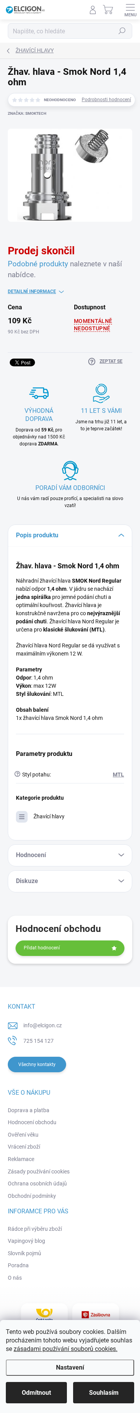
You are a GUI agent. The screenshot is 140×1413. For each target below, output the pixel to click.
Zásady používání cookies (39, 1171)
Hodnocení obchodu (32, 1122)
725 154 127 (38, 1041)
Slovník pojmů (24, 1253)
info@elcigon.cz (42, 1025)
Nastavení (70, 1367)
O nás (15, 1278)
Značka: (27, 113)
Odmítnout (36, 1392)
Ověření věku (23, 1135)
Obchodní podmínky (32, 1196)
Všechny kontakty (37, 1064)
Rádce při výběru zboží (35, 1229)
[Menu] (130, 9)
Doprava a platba (28, 1110)
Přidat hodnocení (42, 948)
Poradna (18, 1265)
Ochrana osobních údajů (37, 1183)
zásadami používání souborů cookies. (65, 1349)
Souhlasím (104, 1392)
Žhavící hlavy (49, 816)
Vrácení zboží (24, 1147)
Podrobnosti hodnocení (106, 99)
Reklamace (21, 1159)
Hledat (122, 31)
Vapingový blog (26, 1241)
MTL (118, 774)
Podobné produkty (38, 264)
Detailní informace (32, 291)
